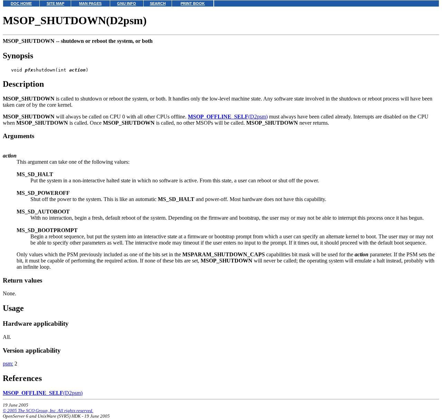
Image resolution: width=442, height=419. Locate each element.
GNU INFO (126, 3)
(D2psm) (228, 117)
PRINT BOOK (193, 3)
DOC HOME (21, 3)
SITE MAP (55, 3)
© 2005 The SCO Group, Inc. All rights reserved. (48, 410)
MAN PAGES (90, 3)
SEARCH (158, 3)
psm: (8, 363)
